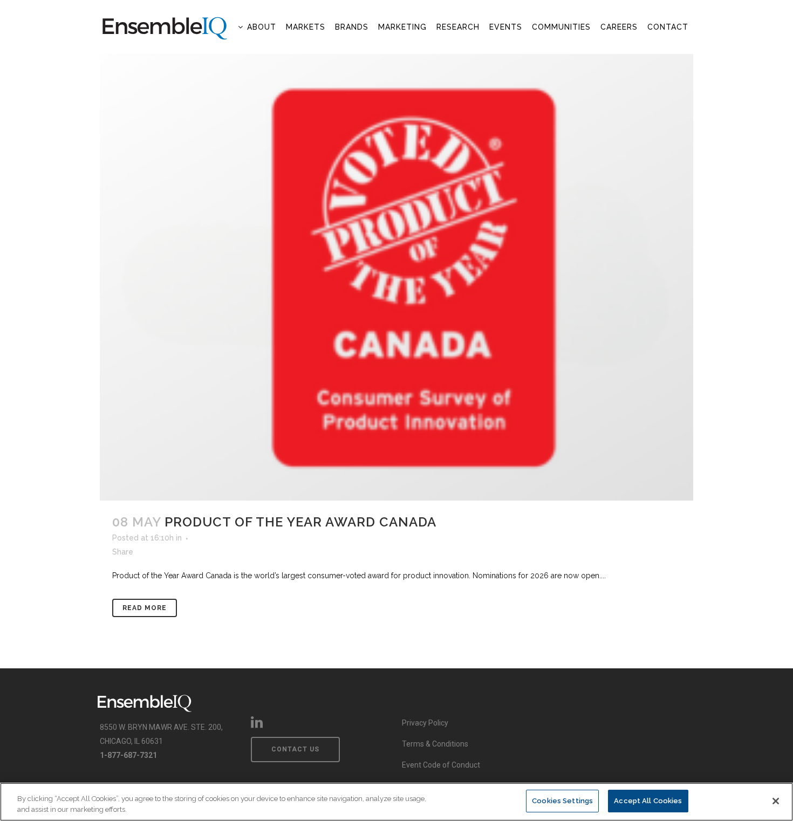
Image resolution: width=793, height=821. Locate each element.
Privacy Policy (425, 723)
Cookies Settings (562, 801)
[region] (396, 802)
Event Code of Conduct (441, 765)
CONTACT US (295, 749)
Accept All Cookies (648, 801)
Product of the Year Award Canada (300, 522)
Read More (144, 608)
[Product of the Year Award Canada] (396, 277)
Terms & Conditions (435, 744)
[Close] (776, 801)
